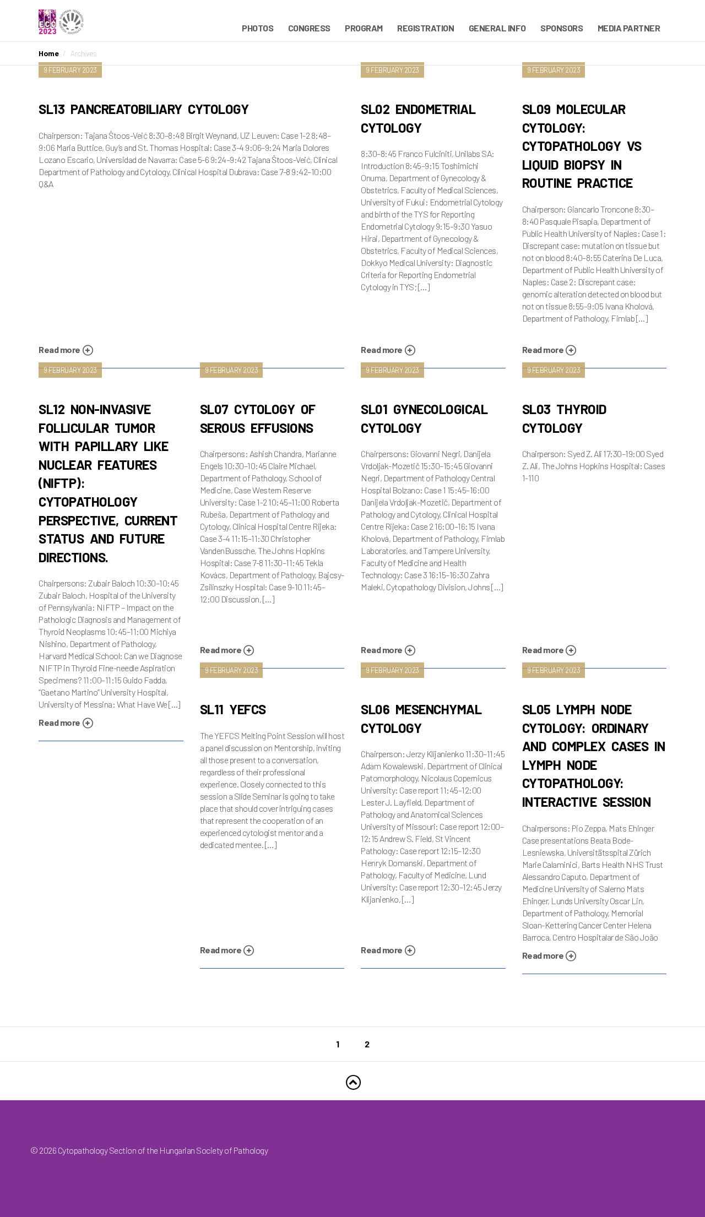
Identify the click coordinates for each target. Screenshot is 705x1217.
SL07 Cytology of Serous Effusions (258, 418)
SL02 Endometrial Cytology (418, 118)
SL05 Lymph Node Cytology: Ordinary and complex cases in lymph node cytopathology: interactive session (593, 755)
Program (364, 28)
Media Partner (629, 28)
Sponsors (561, 28)
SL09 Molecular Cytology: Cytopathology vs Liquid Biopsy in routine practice (582, 146)
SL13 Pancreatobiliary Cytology (143, 109)
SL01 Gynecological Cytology (424, 418)
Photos (257, 28)
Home (48, 53)
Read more (60, 349)
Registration (425, 28)
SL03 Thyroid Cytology (564, 418)
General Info (497, 28)
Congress (309, 28)
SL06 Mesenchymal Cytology (421, 718)
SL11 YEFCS (233, 709)
